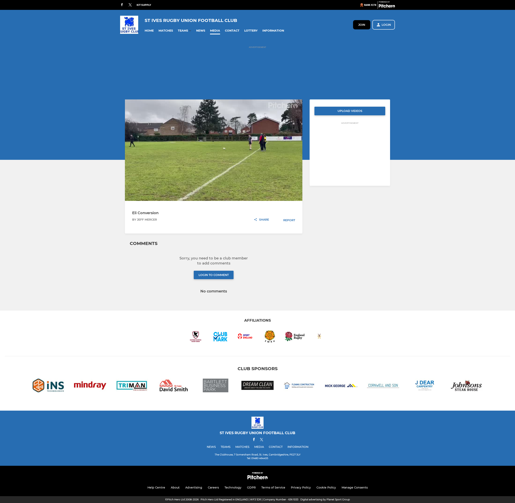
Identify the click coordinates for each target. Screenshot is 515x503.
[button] (149, 31)
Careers (213, 487)
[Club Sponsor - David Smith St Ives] (174, 386)
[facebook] (122, 4)
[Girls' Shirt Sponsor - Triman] (132, 386)
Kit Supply (144, 4)
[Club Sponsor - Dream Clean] (257, 386)
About (175, 487)
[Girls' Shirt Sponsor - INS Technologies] (48, 386)
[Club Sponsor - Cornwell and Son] (383, 386)
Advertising (193, 487)
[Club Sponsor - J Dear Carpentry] (425, 386)
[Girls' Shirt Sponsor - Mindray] (90, 386)
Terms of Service (273, 487)
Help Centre (156, 487)
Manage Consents (355, 487)
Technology (233, 487)
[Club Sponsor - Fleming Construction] (299, 386)
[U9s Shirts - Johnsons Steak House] (467, 386)
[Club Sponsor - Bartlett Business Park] (216, 386)
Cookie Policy (326, 487)
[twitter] (130, 5)
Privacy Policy (301, 487)
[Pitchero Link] (387, 6)
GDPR (251, 487)
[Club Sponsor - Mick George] (341, 386)
